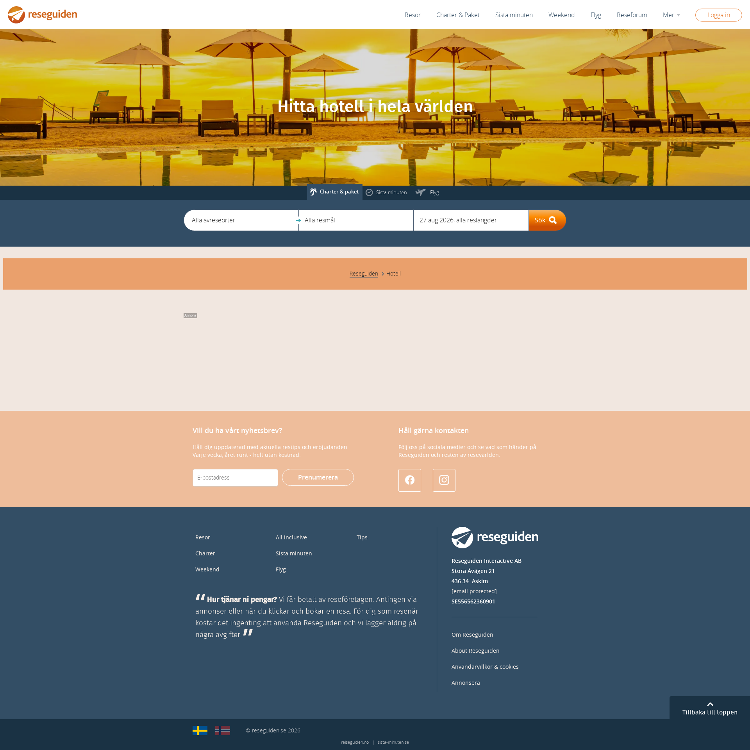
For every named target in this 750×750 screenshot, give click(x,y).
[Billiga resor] (200, 730)
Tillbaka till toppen (710, 712)
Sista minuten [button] (514, 15)
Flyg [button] (596, 15)
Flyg (281, 569)
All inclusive (291, 537)
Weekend (561, 15)
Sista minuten (294, 553)
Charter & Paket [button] (458, 15)
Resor (413, 15)
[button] (241, 220)
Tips (362, 537)
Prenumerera (318, 477)
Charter (205, 553)
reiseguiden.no (355, 742)
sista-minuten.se (393, 742)
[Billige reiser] (222, 730)
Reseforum (632, 15)
